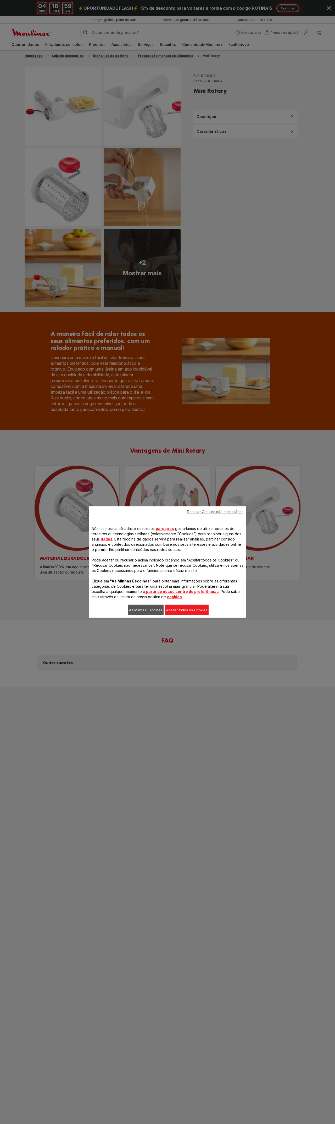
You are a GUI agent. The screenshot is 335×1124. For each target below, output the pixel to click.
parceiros (165, 528)
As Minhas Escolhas (145, 610)
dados (107, 539)
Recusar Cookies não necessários (215, 512)
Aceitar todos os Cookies (186, 610)
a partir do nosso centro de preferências (181, 591)
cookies (174, 597)
